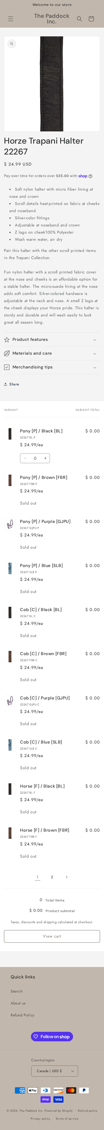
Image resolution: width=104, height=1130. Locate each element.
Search (17, 991)
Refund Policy (22, 1015)
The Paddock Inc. (31, 1110)
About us (18, 1003)
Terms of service (67, 1118)
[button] (11, 19)
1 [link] (38, 877)
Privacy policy (40, 1118)
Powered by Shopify (59, 1110)
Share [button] (14, 384)
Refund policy (87, 1110)
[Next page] (66, 877)
